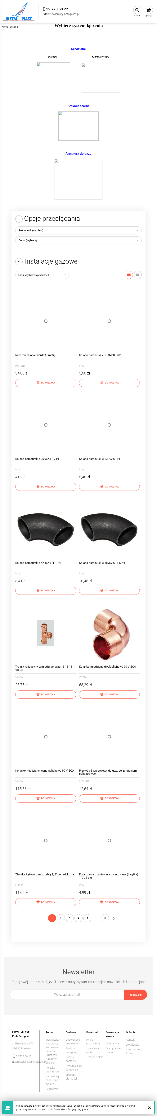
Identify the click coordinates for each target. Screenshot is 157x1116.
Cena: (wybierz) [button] (28, 240)
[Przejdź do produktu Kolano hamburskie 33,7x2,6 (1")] (109, 425)
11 (104, 918)
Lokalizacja (132, 1044)
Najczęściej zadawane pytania (52, 1080)
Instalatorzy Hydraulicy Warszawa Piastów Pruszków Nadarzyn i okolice (53, 1051)
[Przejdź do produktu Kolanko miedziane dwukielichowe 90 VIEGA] (109, 632)
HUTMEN (20, 365)
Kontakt (131, 1039)
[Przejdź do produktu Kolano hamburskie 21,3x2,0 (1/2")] (109, 321)
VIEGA (19, 677)
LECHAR (84, 781)
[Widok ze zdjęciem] (129, 275)
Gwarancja (112, 1043)
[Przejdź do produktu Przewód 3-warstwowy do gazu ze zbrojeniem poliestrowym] (109, 736)
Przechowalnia (94, 1057)
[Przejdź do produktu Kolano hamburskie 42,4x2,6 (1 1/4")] (45, 528)
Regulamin (52, 1088)
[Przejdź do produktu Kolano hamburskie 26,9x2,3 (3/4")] (45, 425)
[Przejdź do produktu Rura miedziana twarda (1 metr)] (45, 321)
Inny (81, 365)
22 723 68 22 (23, 1056)
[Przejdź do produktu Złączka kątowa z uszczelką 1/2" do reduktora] (45, 840)
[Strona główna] (18, 11)
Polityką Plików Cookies (97, 1105)
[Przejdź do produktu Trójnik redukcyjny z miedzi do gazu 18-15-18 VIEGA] (45, 632)
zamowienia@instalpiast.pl (24, 1061)
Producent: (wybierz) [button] (31, 230)
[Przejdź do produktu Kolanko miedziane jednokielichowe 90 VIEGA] (45, 736)
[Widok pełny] (138, 275)
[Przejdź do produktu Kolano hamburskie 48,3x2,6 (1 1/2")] (109, 528)
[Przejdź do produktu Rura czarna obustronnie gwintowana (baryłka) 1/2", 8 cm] (109, 840)
